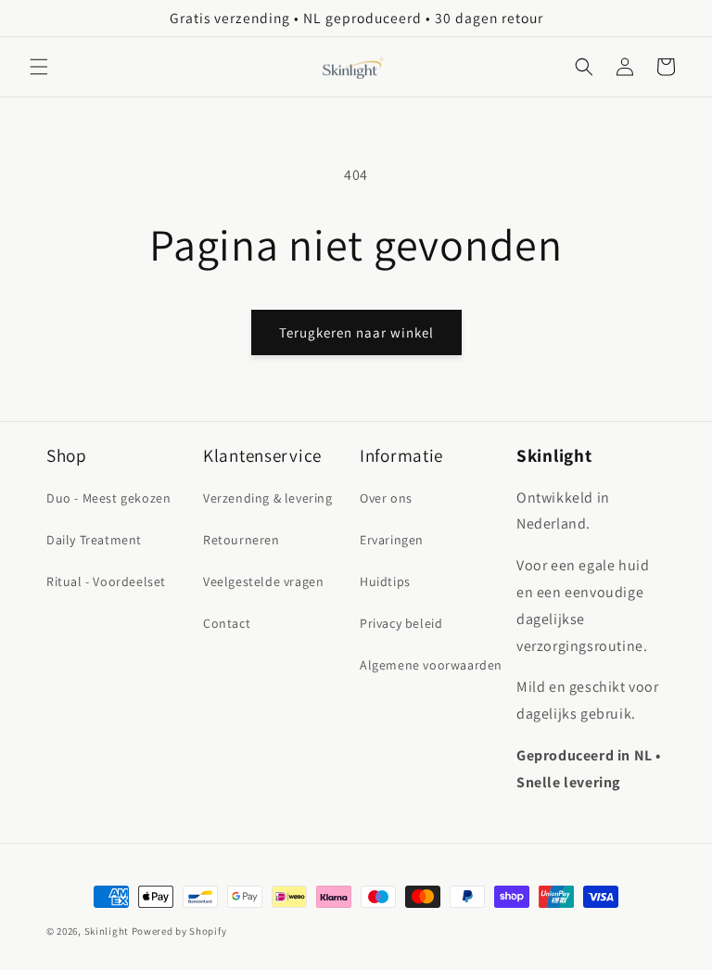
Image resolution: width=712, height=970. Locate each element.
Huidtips (385, 581)
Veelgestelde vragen (263, 581)
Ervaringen (392, 539)
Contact (226, 623)
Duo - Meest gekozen (108, 498)
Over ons (386, 498)
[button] (39, 66)
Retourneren (241, 539)
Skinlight (106, 931)
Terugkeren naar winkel (356, 332)
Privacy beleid (401, 623)
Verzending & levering (268, 498)
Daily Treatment (94, 539)
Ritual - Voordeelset (106, 581)
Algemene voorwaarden (431, 665)
